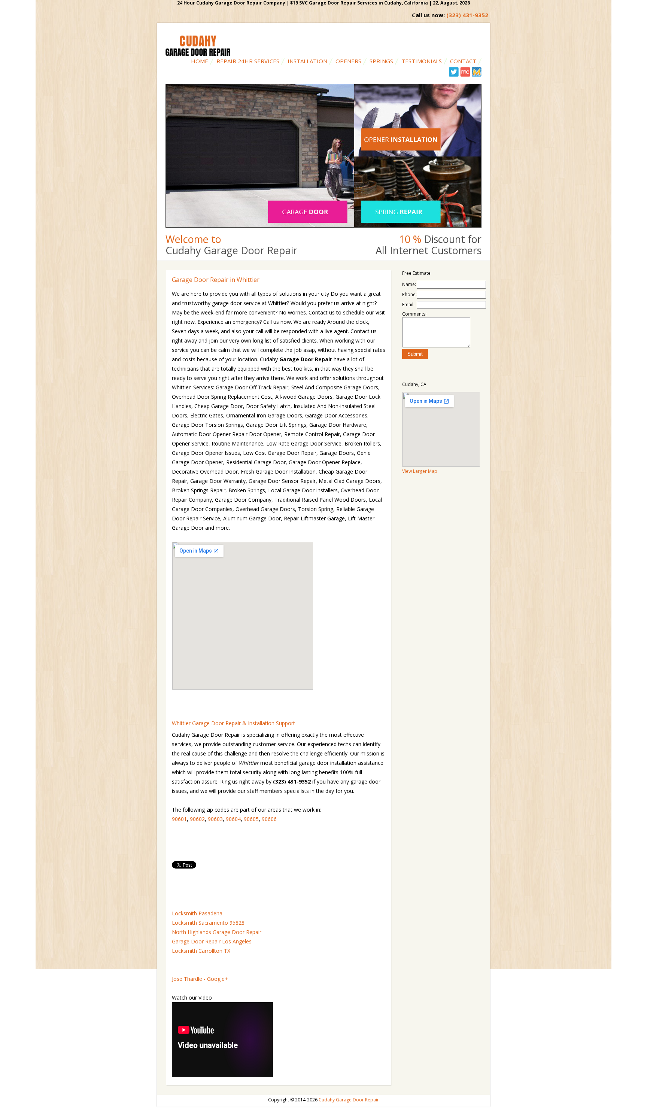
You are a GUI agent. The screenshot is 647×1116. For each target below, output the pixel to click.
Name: (409, 284)
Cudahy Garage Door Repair (349, 1100)
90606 (269, 818)
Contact (463, 61)
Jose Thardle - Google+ (200, 978)
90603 (215, 818)
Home (199, 61)
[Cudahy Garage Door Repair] (197, 54)
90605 (251, 818)
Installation (307, 61)
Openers (348, 61)
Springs (381, 61)
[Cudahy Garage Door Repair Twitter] (454, 75)
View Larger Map (419, 471)
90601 (179, 818)
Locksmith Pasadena (197, 913)
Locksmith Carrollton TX (201, 950)
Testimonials (421, 61)
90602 (197, 818)
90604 (233, 818)
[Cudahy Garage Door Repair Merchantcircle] (465, 75)
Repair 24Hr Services (247, 61)
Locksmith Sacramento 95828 (208, 922)
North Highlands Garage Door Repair (216, 932)
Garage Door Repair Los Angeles (212, 941)
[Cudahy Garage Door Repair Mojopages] (476, 75)
